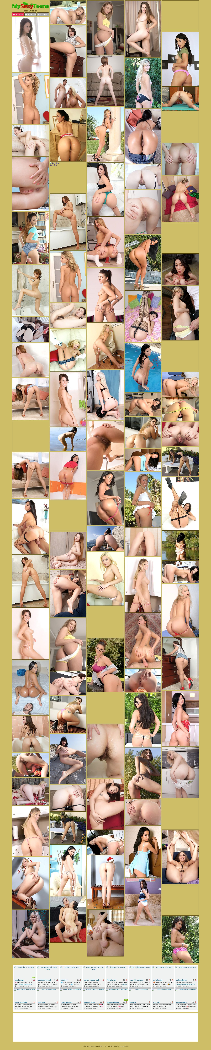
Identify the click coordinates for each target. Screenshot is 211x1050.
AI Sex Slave (18, 14)
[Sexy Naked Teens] (30, 5)
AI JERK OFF (30, 14)
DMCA (116, 1046)
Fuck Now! (42, 14)
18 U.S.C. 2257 (106, 1046)
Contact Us (124, 1046)
